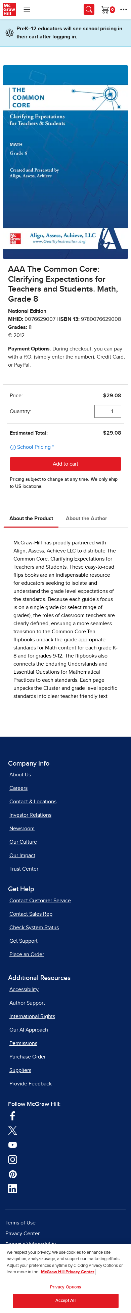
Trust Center (23, 869)
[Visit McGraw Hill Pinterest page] (12, 1174)
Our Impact (22, 855)
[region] (65, 1278)
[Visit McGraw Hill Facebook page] (12, 1115)
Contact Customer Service (40, 900)
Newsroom (22, 828)
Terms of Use (20, 1222)
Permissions (23, 1043)
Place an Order (26, 954)
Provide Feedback (30, 1083)
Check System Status (34, 927)
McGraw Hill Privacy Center (67, 1272)
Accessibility (24, 989)
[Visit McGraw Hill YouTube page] (12, 1144)
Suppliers (20, 1070)
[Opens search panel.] (89, 9)
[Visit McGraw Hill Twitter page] (12, 1130)
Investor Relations (30, 815)
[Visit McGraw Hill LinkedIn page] (12, 1188)
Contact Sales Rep (30, 914)
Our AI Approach (28, 1030)
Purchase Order (27, 1056)
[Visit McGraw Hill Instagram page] (12, 1159)
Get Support (23, 941)
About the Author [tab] (86, 518)
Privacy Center (22, 1233)
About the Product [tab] (31, 518)
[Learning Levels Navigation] (26, 9)
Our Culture (23, 842)
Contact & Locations (32, 801)
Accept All (65, 1301)
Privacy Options (65, 1287)
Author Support (27, 1003)
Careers (18, 788)
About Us (20, 774)
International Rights (32, 1016)
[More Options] (123, 9)
